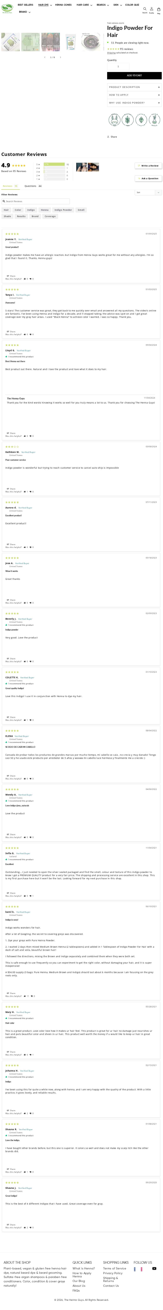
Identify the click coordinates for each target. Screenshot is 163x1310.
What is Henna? (84, 1268)
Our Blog (79, 1281)
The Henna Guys (74, 1300)
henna (45, 209)
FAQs (76, 1290)
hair (6, 209)
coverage (50, 216)
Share (114, 136)
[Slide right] (60, 57)
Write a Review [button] (150, 165)
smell (81, 209)
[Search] (144, 9)
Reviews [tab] (7, 185)
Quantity (112, 60)
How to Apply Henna (82, 1275)
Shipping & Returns (110, 1280)
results (21, 216)
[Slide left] (44, 57)
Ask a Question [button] (150, 178)
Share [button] (12, 276)
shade (7, 216)
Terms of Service (114, 1268)
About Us (79, 1286)
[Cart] (159, 9)
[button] (26, 278)
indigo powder (63, 209)
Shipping (111, 52)
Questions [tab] (30, 185)
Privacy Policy (112, 1273)
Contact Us (111, 1286)
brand (35, 216)
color (18, 209)
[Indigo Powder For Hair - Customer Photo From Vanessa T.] (81, 167)
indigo (31, 209)
